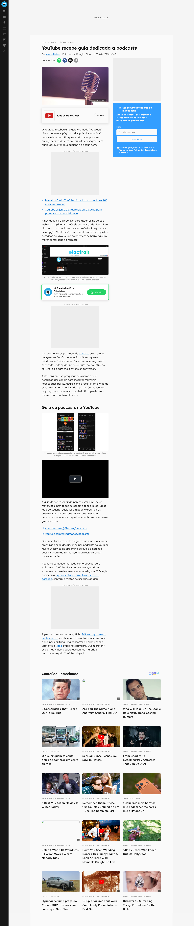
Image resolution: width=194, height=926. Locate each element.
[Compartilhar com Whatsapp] (59, 60)
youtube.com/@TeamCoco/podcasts (67, 533)
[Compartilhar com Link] (76, 60)
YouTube (84, 353)
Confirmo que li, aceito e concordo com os (138, 150)
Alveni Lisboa (53, 54)
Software (63, 42)
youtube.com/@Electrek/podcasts (66, 528)
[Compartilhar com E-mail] (70, 60)
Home (44, 42)
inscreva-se (137, 139)
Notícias (53, 42)
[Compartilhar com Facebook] (64, 60)
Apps (72, 42)
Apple (59, 645)
